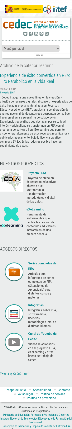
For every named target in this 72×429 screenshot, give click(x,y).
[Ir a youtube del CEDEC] (36, 34)
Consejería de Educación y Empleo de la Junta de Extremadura (36, 426)
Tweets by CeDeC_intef (14, 374)
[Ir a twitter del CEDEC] (25, 34)
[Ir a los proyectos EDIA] (11, 181)
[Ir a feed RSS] (47, 34)
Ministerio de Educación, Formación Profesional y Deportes (36, 414)
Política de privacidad (41, 398)
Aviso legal (25, 394)
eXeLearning (35, 209)
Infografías (36, 305)
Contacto (64, 390)
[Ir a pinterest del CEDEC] (41, 34)
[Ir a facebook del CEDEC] (30, 34)
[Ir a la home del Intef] (55, 9)
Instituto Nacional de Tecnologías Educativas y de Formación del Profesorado (36, 420)
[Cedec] (36, 24)
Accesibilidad (42, 390)
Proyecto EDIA (7, 92)
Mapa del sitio (16, 390)
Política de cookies (52, 394)
